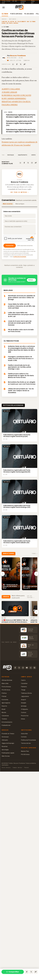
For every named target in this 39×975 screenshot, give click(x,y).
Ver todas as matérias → (20, 192)
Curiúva (23, 712)
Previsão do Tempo (8, 733)
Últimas (5, 14)
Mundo (4, 712)
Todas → (34, 553)
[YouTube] (26, 667)
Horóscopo (5, 737)
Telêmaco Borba (26, 693)
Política (4, 693)
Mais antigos (19, 204)
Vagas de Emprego (8, 743)
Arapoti (23, 699)
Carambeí (24, 683)
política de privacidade (19, 256)
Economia (5, 699)
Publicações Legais (8, 753)
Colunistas (5, 715)
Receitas (4, 746)
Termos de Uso (26, 743)
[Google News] (34, 667)
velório (33, 155)
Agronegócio (6, 703)
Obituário (12, 19)
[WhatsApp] (13, 64)
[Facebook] (16, 64)
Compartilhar (14, 972)
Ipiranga (23, 706)
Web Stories (6, 756)
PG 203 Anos (29, 14)
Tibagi (23, 690)
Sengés (23, 703)
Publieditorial (6, 725)
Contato (24, 737)
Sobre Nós (24, 733)
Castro (23, 680)
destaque (10, 155)
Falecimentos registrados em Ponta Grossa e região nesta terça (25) (20, 116)
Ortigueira (24, 709)
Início (4, 19)
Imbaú (23, 719)
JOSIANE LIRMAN (9, 92)
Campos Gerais (23, 2)
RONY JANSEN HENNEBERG (14, 99)
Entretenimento (7, 722)
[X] (20, 64)
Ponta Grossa (16, 14)
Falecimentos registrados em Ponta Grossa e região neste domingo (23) (20, 131)
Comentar (27, 60)
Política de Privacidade (28, 740)
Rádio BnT (33, 2)
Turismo (4, 719)
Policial (4, 696)
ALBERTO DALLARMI (11, 89)
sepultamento (22, 155)
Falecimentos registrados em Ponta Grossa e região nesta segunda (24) (20, 123)
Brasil (3, 709)
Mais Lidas (5, 683)
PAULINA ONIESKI (10, 105)
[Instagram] (31, 162)
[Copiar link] (24, 64)
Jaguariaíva (25, 696)
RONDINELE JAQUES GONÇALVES (16, 95)
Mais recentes (8, 204)
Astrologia (5, 749)
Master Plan (25, 751)
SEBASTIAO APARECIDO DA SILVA (16, 102)
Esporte (4, 706)
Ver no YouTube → (30, 596)
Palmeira (24, 686)
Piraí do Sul (24, 715)
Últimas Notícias (7, 680)
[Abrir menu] (3, 7)
